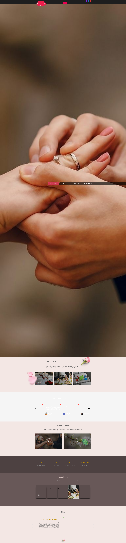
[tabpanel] (63, 180)
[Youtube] (90, 1)
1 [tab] (47, 533)
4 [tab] (49, 533)
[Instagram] (86, 1)
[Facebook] (88, 1)
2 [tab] (48, 533)
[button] (89, 408)
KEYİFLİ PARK (53, 184)
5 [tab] (50, 533)
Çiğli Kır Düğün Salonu (49, 518)
